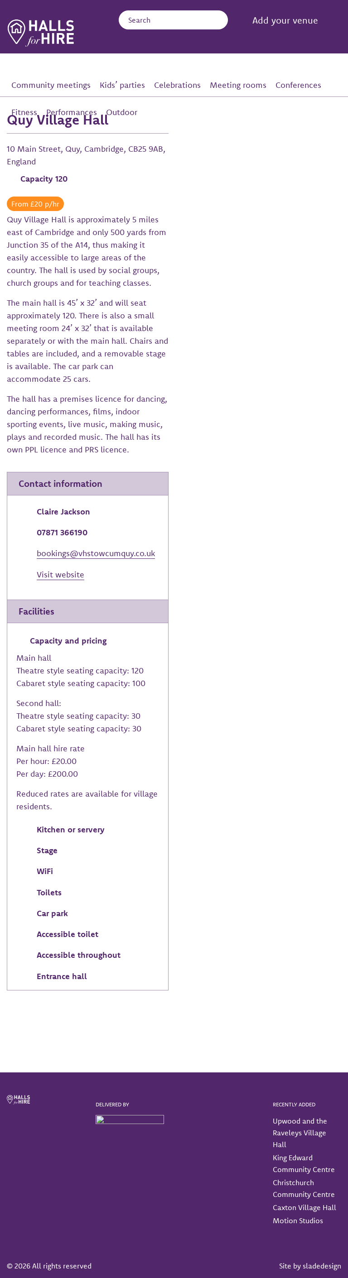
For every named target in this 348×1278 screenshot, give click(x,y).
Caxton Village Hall (304, 1207)
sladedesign (322, 1265)
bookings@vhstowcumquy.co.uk (96, 553)
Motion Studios (298, 1220)
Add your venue (285, 20)
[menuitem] (275, 21)
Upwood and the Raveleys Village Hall (300, 1132)
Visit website (60, 574)
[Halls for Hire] (41, 33)
